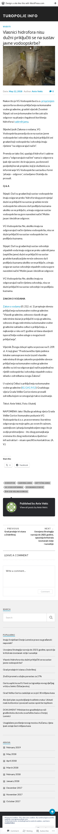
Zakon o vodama (11, 306)
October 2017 (13, 801)
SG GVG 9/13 (29, 387)
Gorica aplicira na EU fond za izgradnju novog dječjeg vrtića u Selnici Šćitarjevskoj (28, 685)
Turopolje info (20, 16)
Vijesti (7, 26)
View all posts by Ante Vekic (34, 507)
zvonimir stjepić (35, 487)
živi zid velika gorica (16, 491)
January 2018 (12, 781)
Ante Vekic (37, 91)
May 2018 (11, 754)
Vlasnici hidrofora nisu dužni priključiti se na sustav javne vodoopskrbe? (27, 661)
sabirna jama (25, 483)
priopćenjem (47, 101)
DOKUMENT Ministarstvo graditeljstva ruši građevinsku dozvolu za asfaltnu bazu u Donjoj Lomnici (25, 712)
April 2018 (11, 760)
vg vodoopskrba (14, 487)
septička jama (42, 483)
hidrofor (10, 483)
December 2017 (14, 787)
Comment (45, 591)
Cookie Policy (10, 823)
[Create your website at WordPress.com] (29, 3)
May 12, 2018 (15, 91)
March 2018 (12, 767)
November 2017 (14, 794)
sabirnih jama (21, 121)
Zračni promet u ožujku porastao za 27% (22, 676)
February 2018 (13, 774)
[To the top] (52, 812)
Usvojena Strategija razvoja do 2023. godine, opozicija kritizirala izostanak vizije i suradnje (29, 651)
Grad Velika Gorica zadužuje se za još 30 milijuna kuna (29, 692)
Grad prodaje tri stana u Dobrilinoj (19, 669)
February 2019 (13, 747)
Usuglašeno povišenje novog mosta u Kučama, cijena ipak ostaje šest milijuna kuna (28, 724)
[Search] (51, 617)
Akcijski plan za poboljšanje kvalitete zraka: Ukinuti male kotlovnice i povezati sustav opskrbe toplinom (28, 701)
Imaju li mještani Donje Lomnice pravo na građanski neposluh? (27, 641)
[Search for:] (29, 617)
